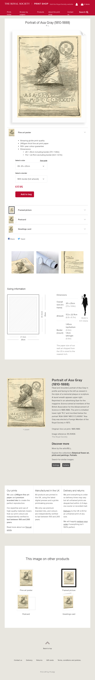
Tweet (23, 239)
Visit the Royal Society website (61, 4)
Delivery (67, 511)
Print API (43, 672)
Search (82, 12)
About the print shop (54, 13)
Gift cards (50, 660)
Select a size (31, 160)
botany (66, 465)
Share (12, 239)
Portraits (73, 455)
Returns (39, 660)
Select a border (21, 173)
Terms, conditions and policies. (69, 660)
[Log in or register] (77, 4)
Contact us (70, 13)
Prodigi (52, 672)
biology (56, 465)
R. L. (47, 26)
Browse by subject (24, 13)
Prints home (9, 13)
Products (40, 12)
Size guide (43, 160)
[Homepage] (26, 4)
